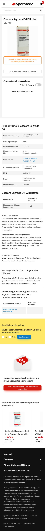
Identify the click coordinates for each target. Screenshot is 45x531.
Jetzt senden (24, 337)
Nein (14, 337)
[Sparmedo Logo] (22, 4)
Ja (6, 337)
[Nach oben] (41, 525)
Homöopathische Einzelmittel (10, 310)
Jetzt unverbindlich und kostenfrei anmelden (22, 387)
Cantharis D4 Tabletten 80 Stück (16, 431)
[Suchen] (40, 10)
